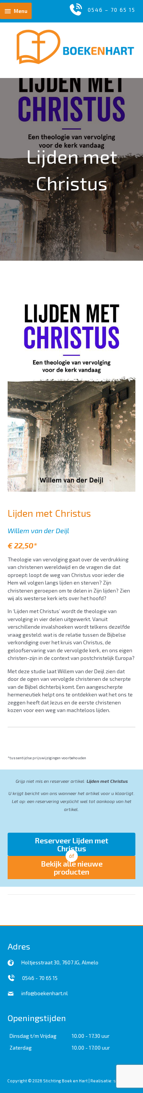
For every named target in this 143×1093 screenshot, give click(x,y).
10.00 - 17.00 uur (91, 1047)
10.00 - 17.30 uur (90, 1035)
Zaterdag (21, 1047)
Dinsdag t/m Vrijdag (33, 1035)
